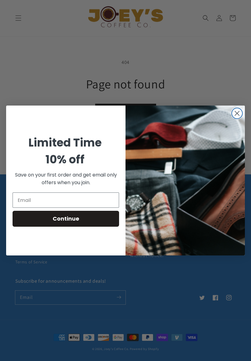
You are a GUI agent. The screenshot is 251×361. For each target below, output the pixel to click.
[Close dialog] (237, 113)
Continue (66, 218)
